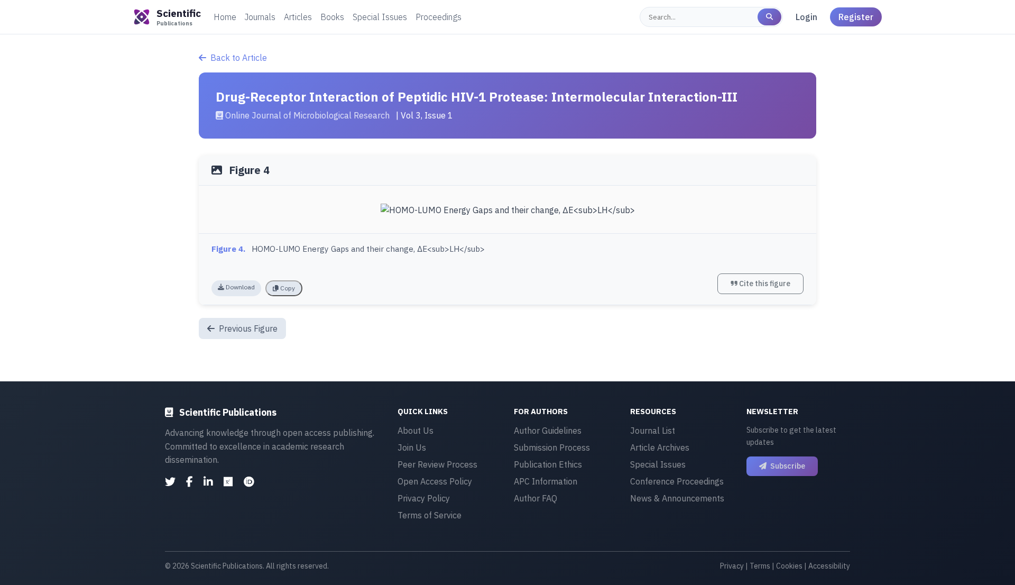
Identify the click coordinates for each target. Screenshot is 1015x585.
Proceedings (439, 17)
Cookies (789, 566)
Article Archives (659, 447)
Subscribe (787, 466)
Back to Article (238, 57)
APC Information (545, 481)
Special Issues (380, 17)
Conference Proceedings (677, 481)
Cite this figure (763, 283)
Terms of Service (430, 515)
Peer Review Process (437, 464)
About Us (415, 430)
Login (806, 17)
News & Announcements (677, 498)
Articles (298, 17)
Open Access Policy (435, 481)
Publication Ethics (548, 464)
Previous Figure (247, 328)
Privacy (732, 566)
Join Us (412, 447)
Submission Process (552, 447)
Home (225, 17)
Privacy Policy (424, 498)
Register (855, 17)
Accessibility (829, 566)
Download (239, 287)
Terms (760, 566)
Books (332, 17)
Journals (260, 17)
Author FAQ (535, 498)
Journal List (652, 430)
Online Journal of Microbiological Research (307, 115)
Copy (287, 288)
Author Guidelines (548, 430)
